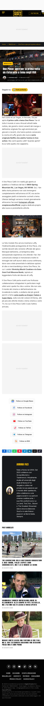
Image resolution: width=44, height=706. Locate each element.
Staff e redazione (29, 673)
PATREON (35, 13)
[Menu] (3, 12)
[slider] (19, 114)
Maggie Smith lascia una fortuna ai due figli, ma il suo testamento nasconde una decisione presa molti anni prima (21, 642)
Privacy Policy (15, 679)
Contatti (17, 676)
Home (8, 673)
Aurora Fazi (13, 77)
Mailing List (6, 676)
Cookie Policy (28, 679)
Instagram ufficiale (26, 202)
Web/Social (8, 63)
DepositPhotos (6, 690)
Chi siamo (16, 673)
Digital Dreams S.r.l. (31, 684)
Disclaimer (35, 676)
